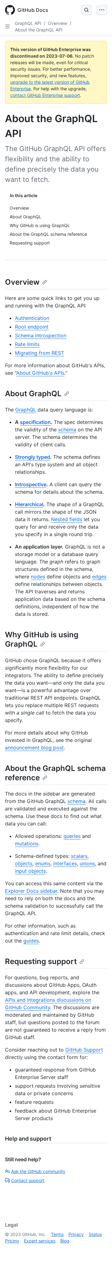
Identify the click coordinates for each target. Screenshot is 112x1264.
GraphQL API (28, 23)
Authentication (32, 318)
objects (23, 863)
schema (67, 429)
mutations (26, 843)
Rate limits (27, 344)
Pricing (12, 1240)
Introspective (30, 484)
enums (42, 863)
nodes (38, 576)
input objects (30, 871)
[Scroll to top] (98, 1250)
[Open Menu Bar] (101, 10)
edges (99, 576)
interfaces (65, 863)
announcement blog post (34, 747)
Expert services (39, 1240)
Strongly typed (32, 457)
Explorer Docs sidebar (31, 891)
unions (87, 863)
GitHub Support (84, 1050)
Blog (64, 1240)
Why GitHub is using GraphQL (41, 639)
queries (72, 836)
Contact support (27, 1180)
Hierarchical (29, 504)
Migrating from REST (39, 353)
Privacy (76, 1234)
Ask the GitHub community (38, 1171)
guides (31, 941)
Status (95, 1234)
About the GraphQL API (39, 29)
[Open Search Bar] (86, 10)
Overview (57, 23)
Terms (57, 1234)
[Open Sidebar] (7, 26)
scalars (79, 856)
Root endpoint (32, 327)
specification (35, 422)
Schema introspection (40, 335)
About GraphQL (33, 393)
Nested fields (66, 519)
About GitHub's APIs (40, 373)
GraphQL (25, 409)
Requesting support (41, 961)
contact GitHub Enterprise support (45, 95)
